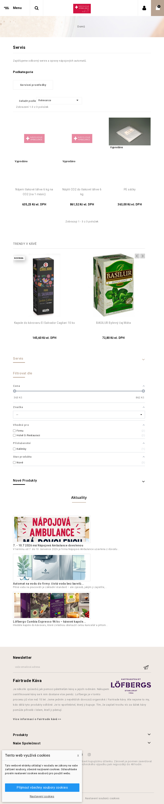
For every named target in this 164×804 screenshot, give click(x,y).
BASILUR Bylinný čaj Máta (113, 322)
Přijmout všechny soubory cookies (42, 787)
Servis (18, 358)
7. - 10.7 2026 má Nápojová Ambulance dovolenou (48, 545)
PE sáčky (130, 189)
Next (142, 256)
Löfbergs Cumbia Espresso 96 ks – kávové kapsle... (49, 621)
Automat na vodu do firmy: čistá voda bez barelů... (48, 583)
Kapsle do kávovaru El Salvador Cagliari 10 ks (44, 322)
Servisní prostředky (33, 84)
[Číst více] (121, 549)
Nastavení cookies (42, 796)
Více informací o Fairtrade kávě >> (37, 719)
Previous (137, 256)
